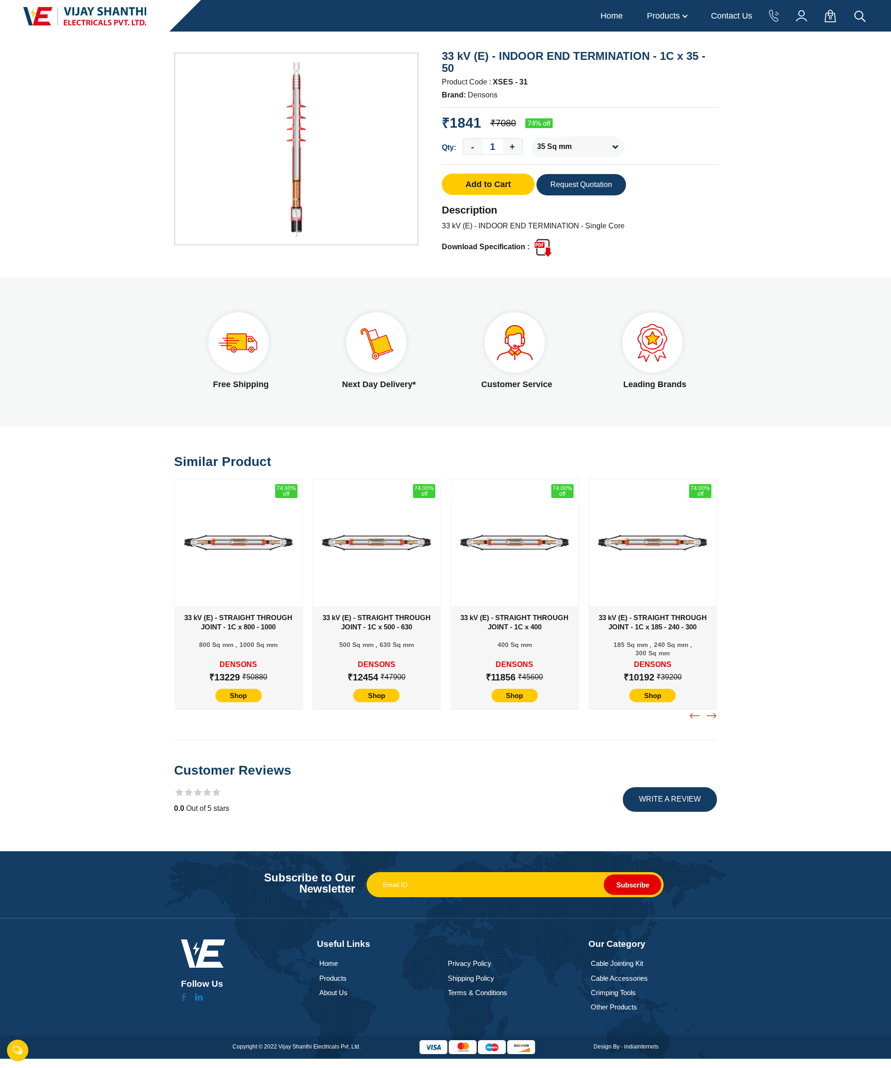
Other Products (614, 1007)
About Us (333, 993)
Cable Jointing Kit (617, 963)
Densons (482, 95)
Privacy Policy (469, 963)
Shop (238, 695)
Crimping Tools (613, 993)
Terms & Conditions (477, 993)
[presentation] (695, 715)
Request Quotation (581, 184)
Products (663, 15)
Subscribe (632, 885)
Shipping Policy (471, 978)
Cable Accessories (619, 978)
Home (611, 15)
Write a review (670, 799)
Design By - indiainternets (626, 1046)
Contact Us (731, 15)
